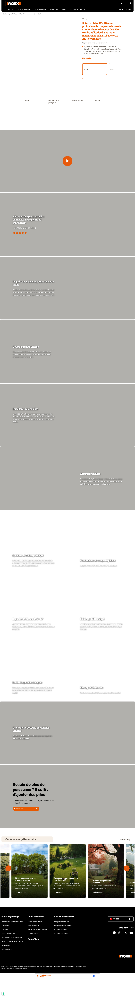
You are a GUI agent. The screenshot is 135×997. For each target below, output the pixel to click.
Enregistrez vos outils (61, 922)
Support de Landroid (61, 933)
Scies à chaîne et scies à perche (12, 941)
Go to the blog (125, 840)
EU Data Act (57, 966)
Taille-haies (5, 945)
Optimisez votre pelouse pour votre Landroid (65, 879)
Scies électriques (33, 926)
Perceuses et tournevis (35, 922)
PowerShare (33, 939)
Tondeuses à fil (6, 949)
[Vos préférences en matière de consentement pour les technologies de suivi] (3, 993)
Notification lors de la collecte (44, 976)
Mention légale (10, 968)
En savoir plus (18, 809)
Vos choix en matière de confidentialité (74, 976)
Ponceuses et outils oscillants (38, 930)
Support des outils (60, 930)
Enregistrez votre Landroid (63, 926)
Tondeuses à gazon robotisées (12, 922)
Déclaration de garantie (21, 968)
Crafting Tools (33, 933)
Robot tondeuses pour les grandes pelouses (25, 879)
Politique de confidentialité (67, 966)
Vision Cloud (5, 926)
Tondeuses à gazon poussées (11, 937)
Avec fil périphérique (8, 933)
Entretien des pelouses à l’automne (102, 881)
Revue (121, 9)
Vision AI (4, 930)
